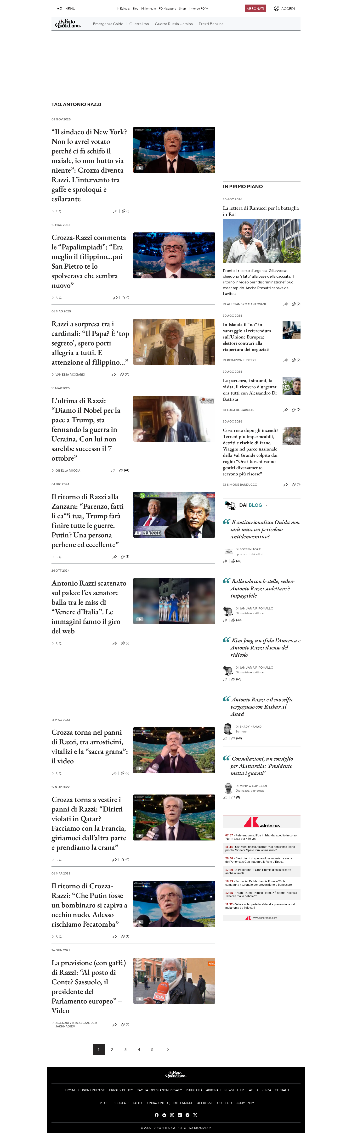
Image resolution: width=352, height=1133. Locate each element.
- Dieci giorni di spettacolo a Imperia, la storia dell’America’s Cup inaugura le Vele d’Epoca (258, 860)
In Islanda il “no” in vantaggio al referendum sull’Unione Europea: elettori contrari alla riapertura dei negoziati (247, 336)
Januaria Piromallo (254, 608)
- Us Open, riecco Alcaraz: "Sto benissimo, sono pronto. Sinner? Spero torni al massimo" (260, 848)
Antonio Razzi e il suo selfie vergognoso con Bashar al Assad (262, 706)
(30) (239, 620)
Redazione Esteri (239, 360)
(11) (238, 797)
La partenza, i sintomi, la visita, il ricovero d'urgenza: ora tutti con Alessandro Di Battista (250, 389)
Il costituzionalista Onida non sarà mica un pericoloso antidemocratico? (265, 529)
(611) (239, 738)
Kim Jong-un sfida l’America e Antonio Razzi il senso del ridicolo (265, 647)
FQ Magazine (167, 8)
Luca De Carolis (238, 410)
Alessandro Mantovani (244, 304)
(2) (127, 643)
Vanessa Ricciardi (68, 374)
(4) (127, 936)
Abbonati (255, 8)
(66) (239, 679)
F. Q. (56, 211)
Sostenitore (248, 549)
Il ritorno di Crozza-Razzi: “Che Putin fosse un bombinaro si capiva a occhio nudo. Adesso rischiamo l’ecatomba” (89, 905)
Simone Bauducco (240, 484)
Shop (182, 8)
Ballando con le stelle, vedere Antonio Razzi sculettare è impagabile (263, 588)
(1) (127, 211)
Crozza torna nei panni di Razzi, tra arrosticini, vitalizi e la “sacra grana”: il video (89, 746)
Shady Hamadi (249, 726)
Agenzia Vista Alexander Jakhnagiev (74, 1024)
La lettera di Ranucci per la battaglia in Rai (261, 210)
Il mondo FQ (197, 8)
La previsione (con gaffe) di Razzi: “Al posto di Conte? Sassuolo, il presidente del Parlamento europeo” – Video (88, 986)
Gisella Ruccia (65, 470)
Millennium (148, 8)
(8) (127, 556)
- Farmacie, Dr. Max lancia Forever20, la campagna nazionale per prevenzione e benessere (258, 883)
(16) (127, 374)
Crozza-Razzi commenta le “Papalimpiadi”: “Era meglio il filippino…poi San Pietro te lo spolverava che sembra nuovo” (88, 261)
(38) (239, 561)
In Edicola (123, 8)
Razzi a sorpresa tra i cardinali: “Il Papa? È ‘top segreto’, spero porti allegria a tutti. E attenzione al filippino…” (90, 343)
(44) (127, 470)
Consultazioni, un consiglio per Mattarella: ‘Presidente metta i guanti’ (262, 766)
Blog (135, 8)
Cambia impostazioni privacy (159, 1090)
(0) (127, 773)
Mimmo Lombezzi (251, 786)
